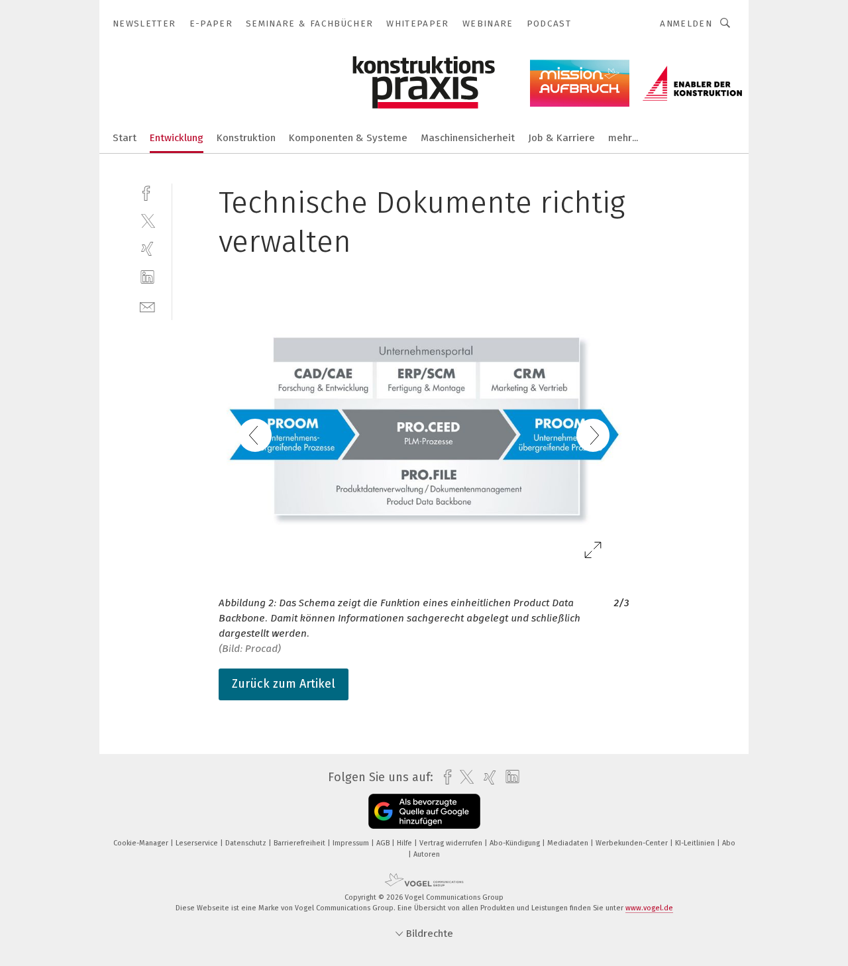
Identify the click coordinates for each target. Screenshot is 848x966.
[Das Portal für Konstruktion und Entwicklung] (124, 137)
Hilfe (405, 843)
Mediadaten (568, 843)
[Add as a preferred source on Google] (424, 811)
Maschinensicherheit (468, 138)
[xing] (147, 249)
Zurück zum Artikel (283, 683)
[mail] (147, 305)
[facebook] (147, 192)
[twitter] (147, 220)
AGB (384, 843)
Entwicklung (176, 138)
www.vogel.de (649, 908)
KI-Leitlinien (696, 843)
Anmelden (686, 23)
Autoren (426, 854)
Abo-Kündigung (516, 843)
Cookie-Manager (141, 843)
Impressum (352, 843)
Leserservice (198, 843)
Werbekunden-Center (633, 843)
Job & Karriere (561, 138)
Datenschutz (246, 843)
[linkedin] (147, 277)
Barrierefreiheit (300, 843)
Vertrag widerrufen (451, 843)
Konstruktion (246, 138)
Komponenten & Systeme (348, 138)
